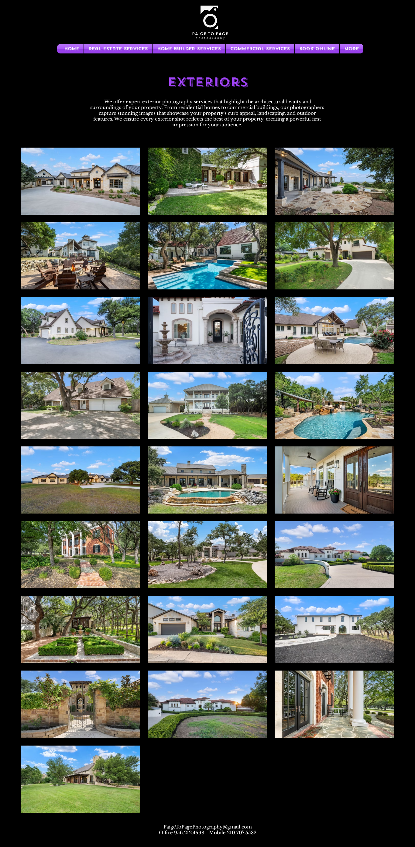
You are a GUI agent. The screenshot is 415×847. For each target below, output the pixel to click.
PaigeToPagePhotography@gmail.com (207, 827)
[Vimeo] (207, 840)
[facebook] (197, 840)
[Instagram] (217, 840)
